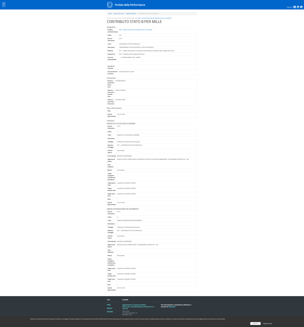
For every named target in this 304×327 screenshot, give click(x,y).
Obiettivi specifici (131, 13)
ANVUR (109, 308)
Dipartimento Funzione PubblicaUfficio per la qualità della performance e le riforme (138, 306)
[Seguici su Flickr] (298, 7)
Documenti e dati (119, 13)
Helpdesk (172, 306)
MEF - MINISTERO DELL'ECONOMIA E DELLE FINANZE (154, 18)
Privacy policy (267, 323)
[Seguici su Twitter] (294, 7)
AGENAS (110, 311)
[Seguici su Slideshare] (301, 7)
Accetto (255, 323)
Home (110, 13)
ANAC (109, 304)
